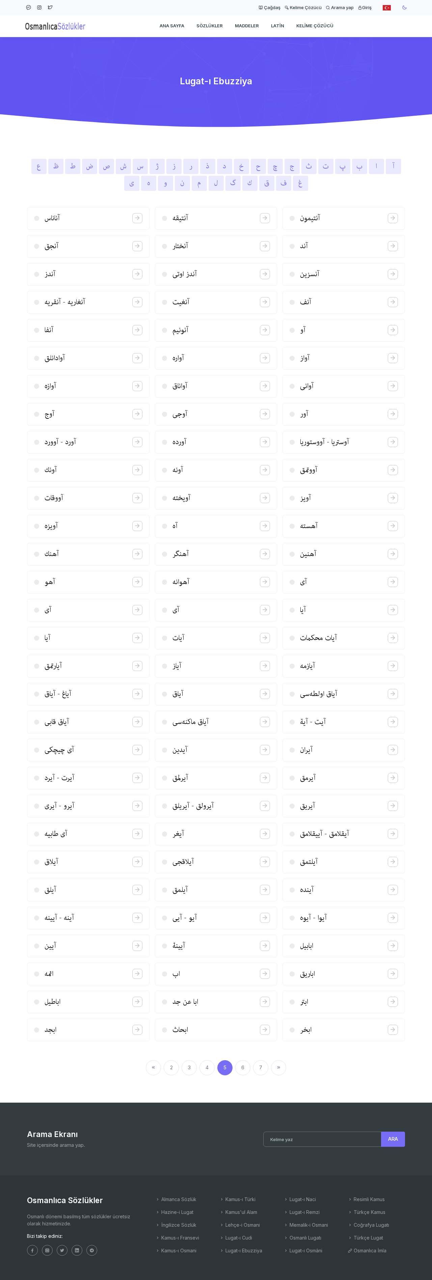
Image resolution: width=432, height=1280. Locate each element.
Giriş (367, 7)
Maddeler (247, 25)
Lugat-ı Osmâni (305, 1250)
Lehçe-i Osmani (242, 1225)
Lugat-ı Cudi (238, 1238)
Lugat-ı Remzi (304, 1212)
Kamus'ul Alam (240, 1212)
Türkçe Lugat (367, 1238)
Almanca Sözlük (178, 1199)
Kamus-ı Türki (239, 1199)
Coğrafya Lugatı (370, 1225)
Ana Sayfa (172, 25)
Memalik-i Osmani (308, 1225)
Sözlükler (209, 25)
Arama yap (342, 7)
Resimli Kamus (368, 1199)
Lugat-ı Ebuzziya (243, 1250)
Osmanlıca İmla (369, 1250)
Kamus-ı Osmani (178, 1250)
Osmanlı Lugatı (304, 1238)
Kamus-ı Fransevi (179, 1238)
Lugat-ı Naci (302, 1199)
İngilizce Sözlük (178, 1225)
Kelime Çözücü (305, 7)
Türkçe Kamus (368, 1212)
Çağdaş (271, 7)
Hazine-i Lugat (176, 1212)
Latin (277, 25)
